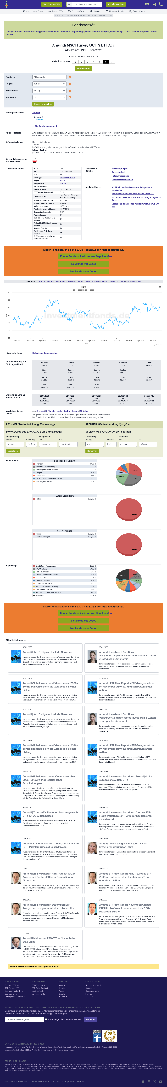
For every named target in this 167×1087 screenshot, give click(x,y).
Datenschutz (90, 988)
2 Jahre (86, 281)
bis (60, 440)
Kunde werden (116, 4)
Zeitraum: (30, 281)
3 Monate (60, 281)
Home (56, 15)
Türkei (62, 181)
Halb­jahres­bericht (120, 176)
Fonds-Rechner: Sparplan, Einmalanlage (104, 31)
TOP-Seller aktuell (39, 985)
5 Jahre (103, 281)
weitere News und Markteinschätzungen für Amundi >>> (36, 966)
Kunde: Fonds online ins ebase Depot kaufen (86, 256)
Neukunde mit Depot (83, 263)
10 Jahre (121, 281)
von (40, 440)
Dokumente (137, 31)
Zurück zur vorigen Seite (69, 15)
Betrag (9, 440)
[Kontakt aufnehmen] (160, 4)
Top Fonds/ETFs (51, 4)
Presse (61, 991)
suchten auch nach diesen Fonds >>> (133, 194)
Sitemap (88, 994)
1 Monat (50, 281)
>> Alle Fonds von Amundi (44, 126)
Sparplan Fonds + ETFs (14, 991)
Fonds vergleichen (43, 104)
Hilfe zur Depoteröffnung (95, 985)
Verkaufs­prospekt (120, 168)
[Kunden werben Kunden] (147, 4)
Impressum (63, 997)
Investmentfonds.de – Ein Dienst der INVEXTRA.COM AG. (37, 1081)
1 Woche (41, 281)
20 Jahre (130, 281)
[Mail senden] (153, 4)
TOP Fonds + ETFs (12, 988)
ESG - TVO (89, 997)
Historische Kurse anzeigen (45, 353)
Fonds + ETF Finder (12, 985)
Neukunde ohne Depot (83, 271)
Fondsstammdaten (50, 31)
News (146, 31)
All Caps (63, 183)
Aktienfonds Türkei (67, 178)
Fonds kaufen (83, 68)
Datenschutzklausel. (72, 1019)
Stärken (62, 985)
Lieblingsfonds (38, 991)
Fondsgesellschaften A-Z (15, 997)
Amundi (36, 113)
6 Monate (70, 281)
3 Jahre (95, 281)
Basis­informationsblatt (122, 180)
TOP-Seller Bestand (40, 988)
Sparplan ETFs (11, 994)
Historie (62, 988)
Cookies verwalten (92, 991)
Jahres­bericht (118, 172)
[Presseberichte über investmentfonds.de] (97, 1036)
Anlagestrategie (14, 31)
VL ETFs (35, 997)
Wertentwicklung (31, 31)
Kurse (127, 31)
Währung (30, 440)
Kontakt (62, 994)
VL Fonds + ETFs (38, 994)
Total (138, 281)
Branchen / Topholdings (72, 31)
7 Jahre (111, 281)
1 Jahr (79, 281)
